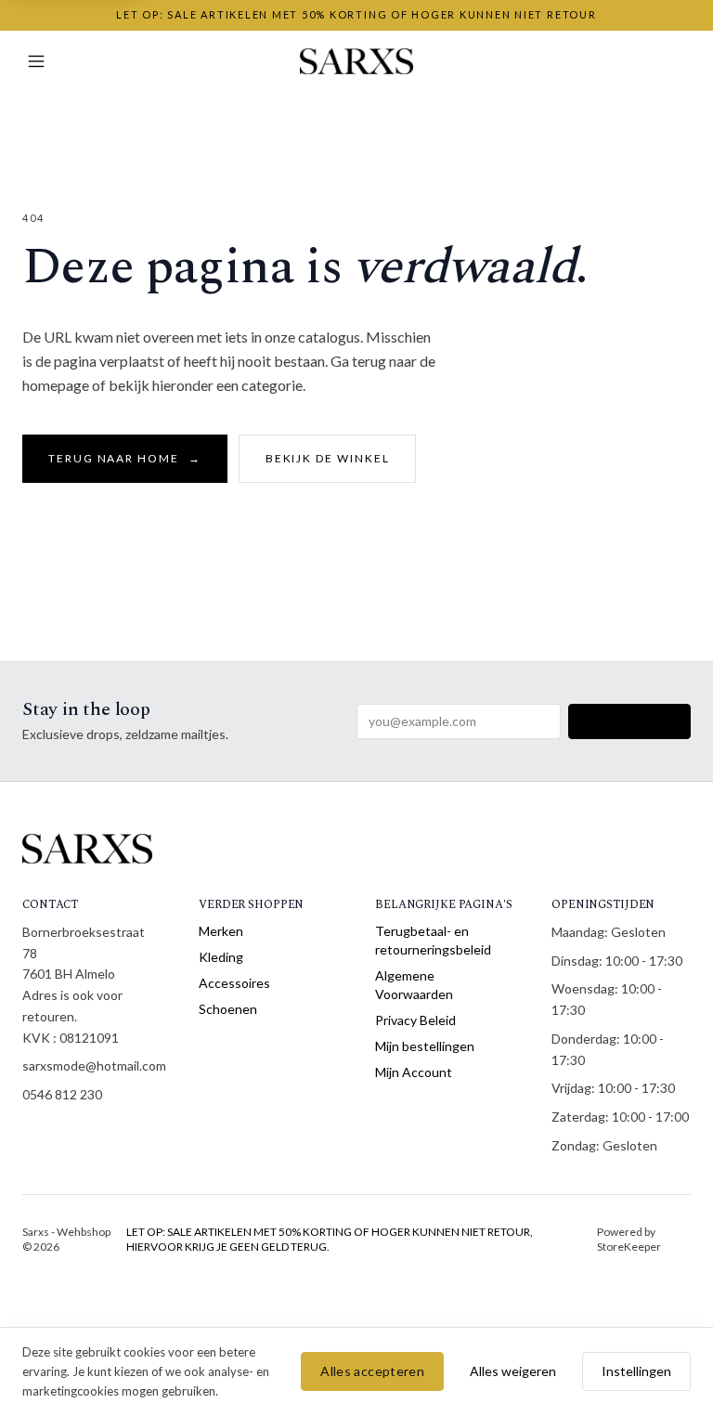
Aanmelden (629, 721)
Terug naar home (124, 458)
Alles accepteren (372, 1371)
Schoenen (228, 1009)
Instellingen (636, 1371)
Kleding (221, 957)
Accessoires (234, 983)
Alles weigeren (513, 1371)
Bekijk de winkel (328, 458)
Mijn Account (413, 1072)
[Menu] (36, 61)
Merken (221, 931)
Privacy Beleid (415, 1020)
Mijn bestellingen (424, 1046)
